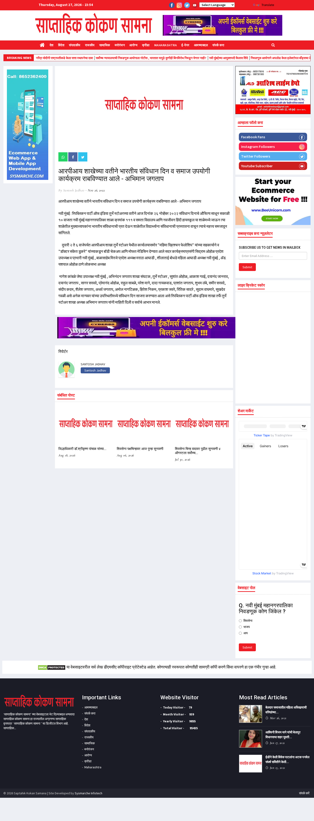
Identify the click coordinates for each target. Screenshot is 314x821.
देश (52, 45)
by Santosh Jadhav (71, 190)
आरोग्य (133, 45)
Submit (247, 267)
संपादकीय (74, 45)
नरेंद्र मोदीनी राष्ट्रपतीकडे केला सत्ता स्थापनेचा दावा (49, 58)
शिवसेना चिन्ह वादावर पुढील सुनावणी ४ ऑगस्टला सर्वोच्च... (198, 451)
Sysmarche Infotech (88, 793)
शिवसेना (247, 621)
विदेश (61, 45)
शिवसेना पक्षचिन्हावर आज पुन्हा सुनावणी (140, 449)
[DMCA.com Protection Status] (52, 667)
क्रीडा (146, 45)
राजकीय (90, 45)
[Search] (273, 44)
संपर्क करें (304, 793)
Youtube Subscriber (257, 166)
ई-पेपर (185, 45)
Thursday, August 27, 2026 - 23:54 (66, 5)
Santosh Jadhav (95, 370)
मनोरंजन (120, 45)
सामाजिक (104, 45)
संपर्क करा (218, 45)
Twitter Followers (255, 156)
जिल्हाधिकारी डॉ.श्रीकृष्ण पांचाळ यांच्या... (82, 449)
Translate (268, 5)
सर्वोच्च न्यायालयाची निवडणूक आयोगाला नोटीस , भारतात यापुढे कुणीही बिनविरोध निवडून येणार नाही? (135, 58)
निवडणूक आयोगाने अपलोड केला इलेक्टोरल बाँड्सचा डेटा (267, 58)
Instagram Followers (258, 146)
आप (245, 633)
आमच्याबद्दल (201, 45)
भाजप (246, 627)
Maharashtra (165, 45)
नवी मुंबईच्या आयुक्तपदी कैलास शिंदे (213, 58)
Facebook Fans (253, 137)
